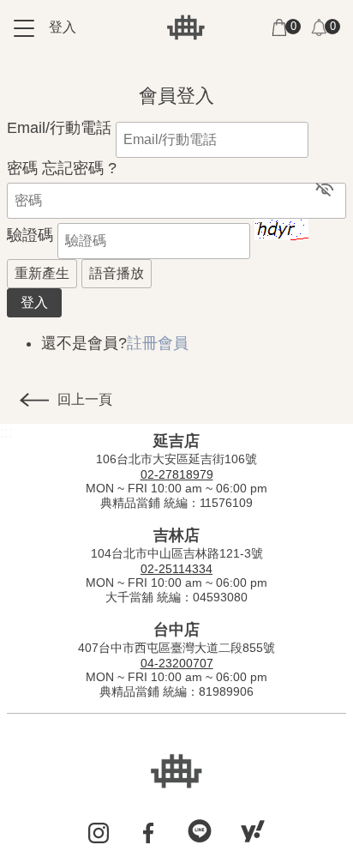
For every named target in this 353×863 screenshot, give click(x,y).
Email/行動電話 (59, 127)
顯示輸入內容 (325, 189)
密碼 (22, 168)
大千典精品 (186, 27)
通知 (318, 27)
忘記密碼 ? (79, 168)
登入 (62, 27)
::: (13, 69)
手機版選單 (24, 28)
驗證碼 (30, 235)
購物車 (279, 27)
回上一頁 (84, 399)
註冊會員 (157, 343)
